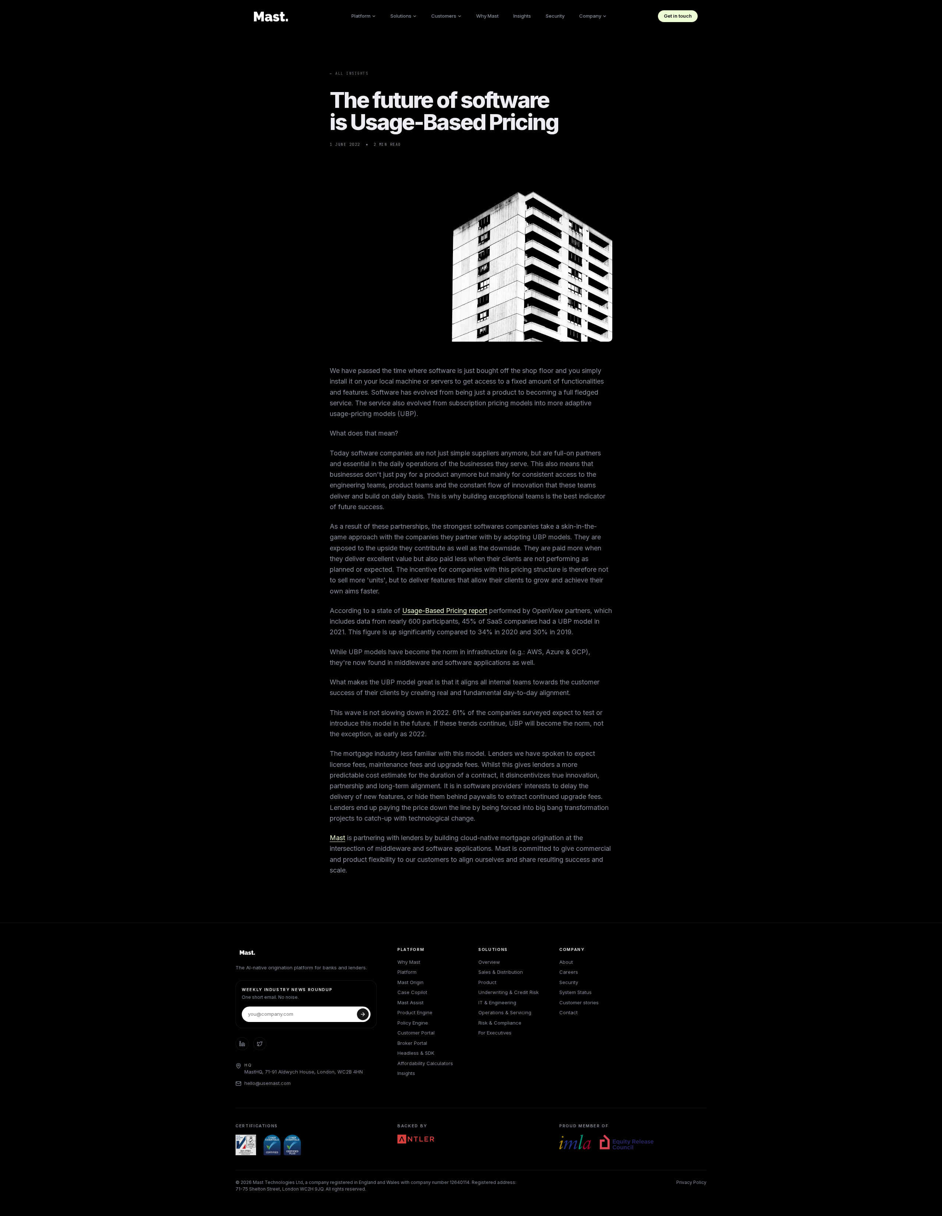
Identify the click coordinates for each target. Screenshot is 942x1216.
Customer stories (579, 1002)
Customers (443, 16)
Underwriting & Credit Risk (508, 992)
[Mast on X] (259, 1043)
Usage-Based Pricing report (444, 610)
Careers (568, 972)
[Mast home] (272, 16)
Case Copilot (412, 992)
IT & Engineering (497, 1002)
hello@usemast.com (267, 1083)
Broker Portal (412, 1043)
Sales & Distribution (500, 972)
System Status (575, 992)
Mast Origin (410, 982)
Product (487, 982)
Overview (489, 962)
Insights (522, 16)
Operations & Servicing (504, 1012)
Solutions (400, 16)
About (566, 962)
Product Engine (414, 1012)
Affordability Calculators (425, 1063)
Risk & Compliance (499, 1023)
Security (555, 16)
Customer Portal (416, 1033)
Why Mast (487, 16)
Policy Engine (412, 1023)
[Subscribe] (363, 1014)
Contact (568, 1012)
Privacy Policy (691, 1182)
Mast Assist (410, 1002)
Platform (361, 16)
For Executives (494, 1033)
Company (590, 16)
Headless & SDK (415, 1053)
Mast (337, 838)
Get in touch (678, 16)
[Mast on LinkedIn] (242, 1043)
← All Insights (349, 73)
